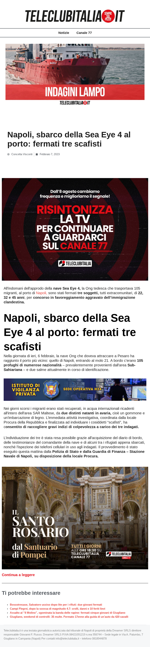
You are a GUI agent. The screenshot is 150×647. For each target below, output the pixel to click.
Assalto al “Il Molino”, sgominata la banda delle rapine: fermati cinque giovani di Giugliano (67, 612)
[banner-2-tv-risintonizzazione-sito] (75, 229)
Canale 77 (84, 33)
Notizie (63, 33)
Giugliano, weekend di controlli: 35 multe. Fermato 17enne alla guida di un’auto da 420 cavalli (69, 616)
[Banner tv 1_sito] (75, 517)
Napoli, (41, 293)
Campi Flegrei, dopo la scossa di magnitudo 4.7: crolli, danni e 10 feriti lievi (57, 608)
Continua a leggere (18, 575)
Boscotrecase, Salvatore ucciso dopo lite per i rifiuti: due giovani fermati (56, 604)
